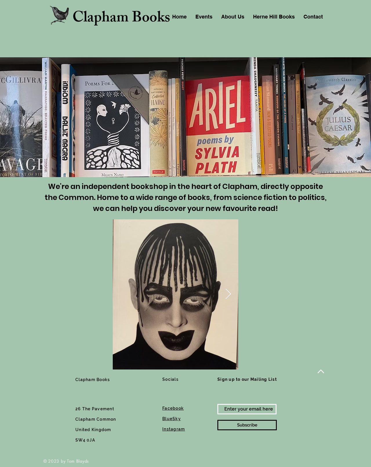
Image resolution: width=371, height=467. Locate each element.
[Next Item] (228, 294)
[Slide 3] (185, 162)
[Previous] (31, 117)
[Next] (339, 117)
